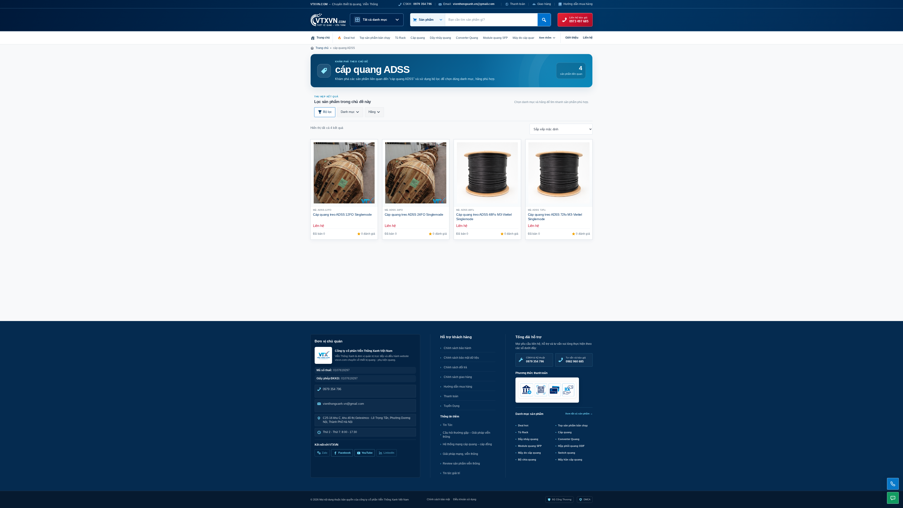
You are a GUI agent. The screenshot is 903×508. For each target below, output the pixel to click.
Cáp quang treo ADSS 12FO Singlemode (342, 214)
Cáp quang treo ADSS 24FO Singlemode (414, 214)
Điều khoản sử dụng (464, 499)
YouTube (367, 452)
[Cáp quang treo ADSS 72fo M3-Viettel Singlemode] (559, 172)
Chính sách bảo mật (438, 499)
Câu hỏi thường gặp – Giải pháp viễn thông (466, 434)
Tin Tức (447, 425)
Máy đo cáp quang (529, 452)
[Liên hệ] (893, 484)
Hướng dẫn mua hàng (578, 4)
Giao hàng (544, 4)
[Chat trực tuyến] (893, 498)
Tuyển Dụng (451, 406)
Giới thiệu (571, 37)
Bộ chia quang (527, 459)
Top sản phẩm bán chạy (573, 425)
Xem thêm (545, 37)
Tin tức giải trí (451, 473)
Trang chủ (322, 48)
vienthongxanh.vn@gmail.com (343, 403)
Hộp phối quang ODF (571, 445)
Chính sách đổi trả (455, 367)
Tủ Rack (523, 432)
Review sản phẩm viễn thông (461, 463)
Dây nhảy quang (528, 439)
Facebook (344, 452)
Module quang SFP (530, 445)
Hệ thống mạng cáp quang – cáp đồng (467, 444)
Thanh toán (517, 4)
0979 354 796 (332, 389)
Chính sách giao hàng (458, 377)
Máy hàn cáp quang (570, 459)
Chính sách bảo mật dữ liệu (461, 357)
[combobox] (491, 19)
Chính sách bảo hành (457, 348)
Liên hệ (588, 37)
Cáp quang (565, 432)
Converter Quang (568, 439)
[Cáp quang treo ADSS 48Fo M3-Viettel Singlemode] (487, 172)
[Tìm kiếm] (544, 19)
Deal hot (523, 425)
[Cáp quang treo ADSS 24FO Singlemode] (415, 172)
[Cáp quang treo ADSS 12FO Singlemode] (344, 172)
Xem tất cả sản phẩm (579, 413)
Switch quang (566, 452)
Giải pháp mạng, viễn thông (460, 454)
